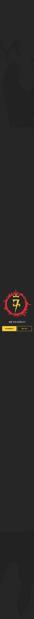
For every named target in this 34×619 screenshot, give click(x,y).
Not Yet (24, 328)
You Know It (9, 328)
